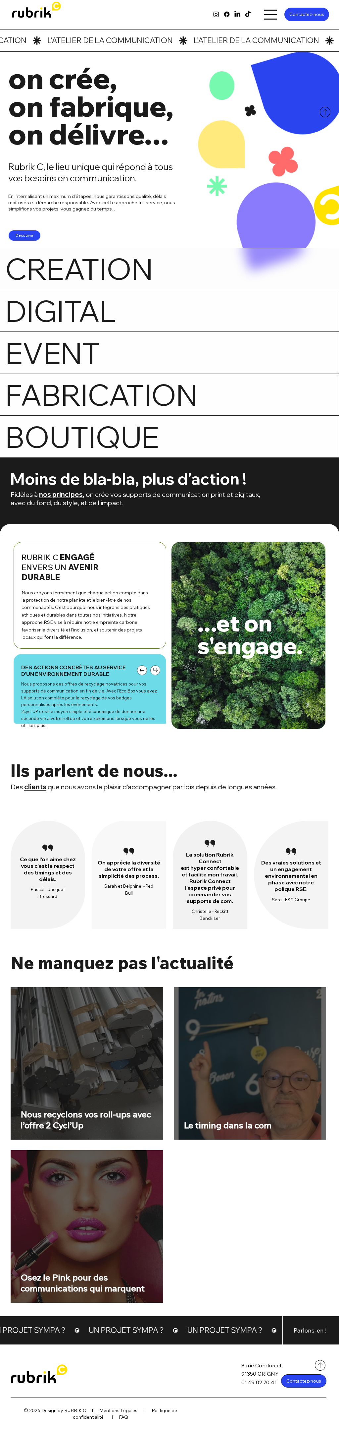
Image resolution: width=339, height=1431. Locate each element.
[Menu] (270, 14)
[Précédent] (142, 670)
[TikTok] (248, 14)
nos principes (61, 494)
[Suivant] (155, 670)
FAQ (123, 1417)
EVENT (52, 352)
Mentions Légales (118, 1410)
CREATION (79, 268)
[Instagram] (216, 14)
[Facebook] (226, 14)
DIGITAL (60, 310)
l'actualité (192, 962)
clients (35, 787)
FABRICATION (101, 394)
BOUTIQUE (82, 436)
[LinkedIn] (237, 14)
